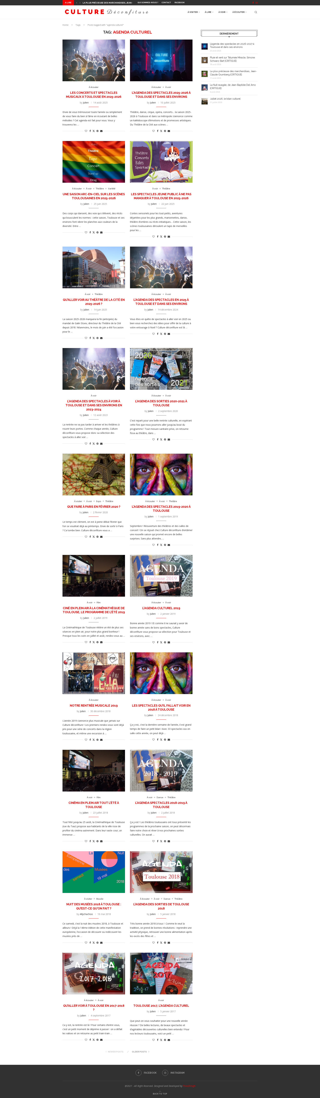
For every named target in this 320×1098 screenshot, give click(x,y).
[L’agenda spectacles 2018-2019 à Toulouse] (161, 771)
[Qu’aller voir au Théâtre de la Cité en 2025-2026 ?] (93, 267)
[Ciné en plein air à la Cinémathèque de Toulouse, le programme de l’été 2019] (93, 576)
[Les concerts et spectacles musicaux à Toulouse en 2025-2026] (93, 60)
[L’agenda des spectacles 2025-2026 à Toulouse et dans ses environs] (161, 60)
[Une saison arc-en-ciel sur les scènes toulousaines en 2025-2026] (93, 162)
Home (65, 24)
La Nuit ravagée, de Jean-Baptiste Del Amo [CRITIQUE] (113, 3)
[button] (76, 2)
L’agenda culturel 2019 (161, 608)
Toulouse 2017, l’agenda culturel (161, 1005)
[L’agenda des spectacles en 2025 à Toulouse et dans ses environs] (161, 267)
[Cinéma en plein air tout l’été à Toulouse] (93, 771)
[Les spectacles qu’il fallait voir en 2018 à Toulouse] (161, 673)
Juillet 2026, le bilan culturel (225, 98)
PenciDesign (189, 1085)
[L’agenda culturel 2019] (161, 576)
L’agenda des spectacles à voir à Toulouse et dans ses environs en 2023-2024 (94, 405)
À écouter (238, 12)
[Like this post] (86, 130)
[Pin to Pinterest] (97, 130)
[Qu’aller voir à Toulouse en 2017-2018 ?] (93, 973)
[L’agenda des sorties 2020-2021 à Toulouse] (161, 369)
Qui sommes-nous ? (148, 3)
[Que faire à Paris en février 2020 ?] (93, 474)
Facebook (179, 3)
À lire (208, 12)
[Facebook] (253, 2)
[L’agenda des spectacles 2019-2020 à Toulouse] (161, 474)
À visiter (193, 12)
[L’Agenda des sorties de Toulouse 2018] (161, 872)
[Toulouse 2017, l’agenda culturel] (161, 973)
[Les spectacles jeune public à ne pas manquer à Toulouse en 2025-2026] (161, 162)
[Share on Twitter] (93, 130)
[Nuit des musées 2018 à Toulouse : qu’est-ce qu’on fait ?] (93, 872)
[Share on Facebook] (90, 130)
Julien (86, 102)
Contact (166, 3)
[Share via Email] (101, 130)
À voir (221, 12)
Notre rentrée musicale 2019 (94, 705)
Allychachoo (86, 914)
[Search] (256, 12)
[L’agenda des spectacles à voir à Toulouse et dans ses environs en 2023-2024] (93, 369)
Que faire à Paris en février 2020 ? (93, 506)
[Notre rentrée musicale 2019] (93, 673)
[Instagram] (257, 2)
